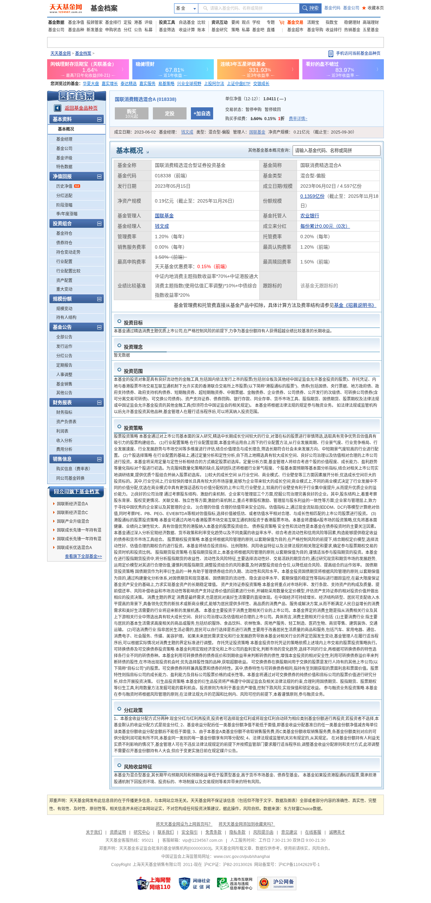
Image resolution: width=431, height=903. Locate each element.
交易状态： (253, 109)
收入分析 (64, 440)
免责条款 (213, 832)
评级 (148, 22)
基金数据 (56, 22)
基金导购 (315, 30)
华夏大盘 (91, 83)
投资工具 (167, 22)
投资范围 (133, 371)
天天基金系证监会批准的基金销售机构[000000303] (165, 848)
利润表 (62, 431)
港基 (138, 22)
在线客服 (313, 832)
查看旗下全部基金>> (83, 556)
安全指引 (189, 832)
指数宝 (332, 22)
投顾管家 (95, 22)
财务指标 (64, 412)
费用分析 (64, 449)
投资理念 (133, 347)
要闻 (235, 22)
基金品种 (76, 30)
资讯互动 (219, 22)
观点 (246, 22)
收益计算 (187, 30)
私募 (148, 30)
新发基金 (95, 30)
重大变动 (64, 289)
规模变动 (64, 308)
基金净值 (76, 22)
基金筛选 (167, 30)
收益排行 (334, 30)
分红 (128, 30)
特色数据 (64, 167)
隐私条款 (237, 832)
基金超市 (295, 30)
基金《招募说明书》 (355, 305)
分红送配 (64, 195)
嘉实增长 (110, 83)
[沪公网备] (276, 883)
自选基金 (187, 22)
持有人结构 (66, 317)
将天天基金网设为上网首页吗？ (184, 824)
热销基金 (352, 30)
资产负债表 (66, 422)
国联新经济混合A (72, 504)
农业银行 (309, 215)
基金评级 (64, 158)
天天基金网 (61, 53)
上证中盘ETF (239, 83)
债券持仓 (64, 243)
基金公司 (351, 8)
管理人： (249, 132)
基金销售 (64, 384)
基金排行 (113, 22)
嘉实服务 (147, 83)
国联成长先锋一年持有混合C (79, 531)
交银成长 (261, 83)
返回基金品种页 (81, 108)
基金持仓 (64, 233)
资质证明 (118, 832)
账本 (201, 30)
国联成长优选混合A (74, 547)
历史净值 (64, 186)
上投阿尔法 (214, 83)
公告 (138, 30)
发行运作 (64, 346)
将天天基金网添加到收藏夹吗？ (247, 824)
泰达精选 (129, 83)
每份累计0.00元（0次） (325, 226)
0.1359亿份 (312, 196)
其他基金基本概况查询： (270, 150)
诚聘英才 (337, 832)
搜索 (310, 8)
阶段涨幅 (64, 205)
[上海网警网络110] (153, 883)
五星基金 (371, 30)
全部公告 (64, 337)
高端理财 (371, 22)
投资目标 (133, 322)
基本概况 (66, 129)
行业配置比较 (68, 271)
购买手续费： (266, 118)
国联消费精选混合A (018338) (145, 99)
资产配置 (64, 280)
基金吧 (258, 30)
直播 (271, 30)
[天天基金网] (66, 8)
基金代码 (332, 8)
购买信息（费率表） (74, 469)
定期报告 (64, 365)
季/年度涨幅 (66, 214)
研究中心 (142, 832)
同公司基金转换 (70, 478)
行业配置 (64, 261)
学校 (256, 22)
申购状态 (113, 30)
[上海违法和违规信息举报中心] (235, 883)
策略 (235, 30)
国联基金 (257, 132)
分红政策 (133, 710)
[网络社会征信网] (194, 883)
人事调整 (64, 374)
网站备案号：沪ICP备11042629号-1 (287, 864)
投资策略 (133, 428)
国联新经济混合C (72, 512)
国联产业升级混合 (73, 521)
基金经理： (176, 132)
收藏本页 (373, 8)
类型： (213, 132)
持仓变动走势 (68, 252)
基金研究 (219, 30)
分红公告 (64, 356)
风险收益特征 (138, 766)
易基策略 (166, 83)
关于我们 (94, 832)
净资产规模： (312, 132)
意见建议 (289, 832)
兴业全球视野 (189, 83)
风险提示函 (263, 832)
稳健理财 (352, 22)
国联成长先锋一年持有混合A (79, 540)
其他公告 (64, 393)
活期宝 (313, 22)
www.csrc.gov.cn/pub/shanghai (242, 856)
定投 (128, 22)
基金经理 (64, 139)
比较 (201, 22)
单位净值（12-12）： (255, 99)
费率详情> (298, 118)
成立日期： (135, 132)
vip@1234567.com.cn (203, 840)
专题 (271, 22)
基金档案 (104, 8)
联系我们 (166, 832)
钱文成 (187, 132)
